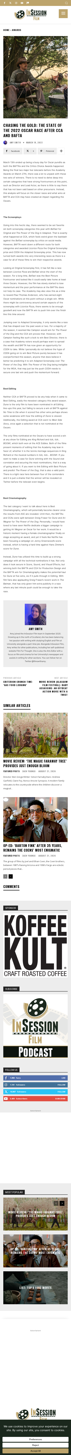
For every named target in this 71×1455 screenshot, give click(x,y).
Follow (61, 1085)
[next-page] (11, 876)
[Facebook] (4, 3)
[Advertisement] (35, 1147)
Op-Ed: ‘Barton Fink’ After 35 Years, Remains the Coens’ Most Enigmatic (32, 848)
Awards (16, 30)
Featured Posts (11, 771)
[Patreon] (28, 3)
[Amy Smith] (6, 143)
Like (63, 1078)
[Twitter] (10, 3)
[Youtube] (22, 3)
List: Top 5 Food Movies (35, 1288)
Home (6, 30)
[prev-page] (5, 876)
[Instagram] (16, 3)
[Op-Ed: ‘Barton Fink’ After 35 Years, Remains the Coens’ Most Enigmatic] (35, 819)
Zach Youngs (29, 771)
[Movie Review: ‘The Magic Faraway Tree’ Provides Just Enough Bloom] (35, 735)
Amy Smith (15, 143)
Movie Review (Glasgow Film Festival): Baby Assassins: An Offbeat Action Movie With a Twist (53, 688)
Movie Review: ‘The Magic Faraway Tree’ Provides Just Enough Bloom (35, 763)
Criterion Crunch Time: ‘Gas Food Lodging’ (18, 683)
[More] (61, 151)
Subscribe (60, 1098)
